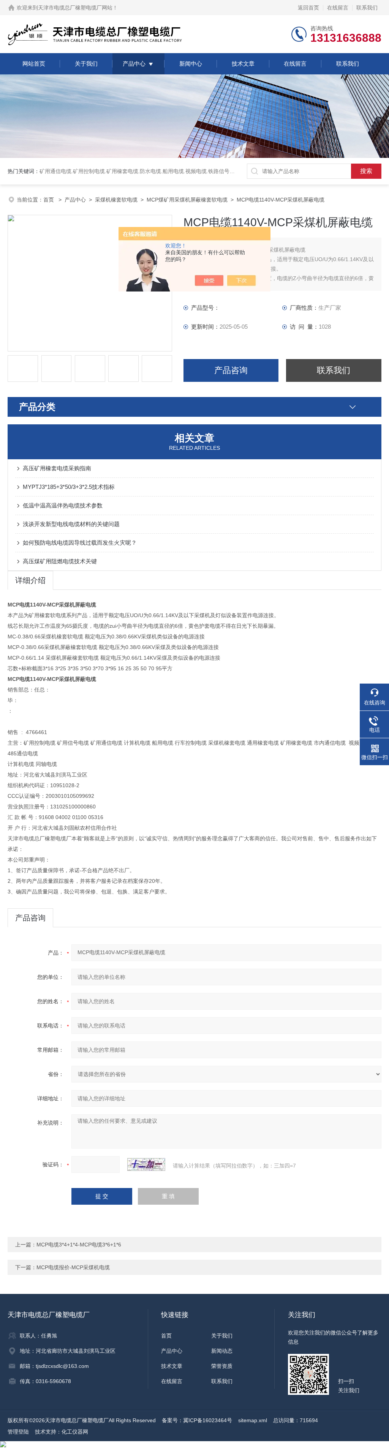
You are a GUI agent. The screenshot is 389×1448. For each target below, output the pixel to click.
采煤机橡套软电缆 (116, 200)
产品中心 (134, 63)
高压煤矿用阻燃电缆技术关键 (60, 561)
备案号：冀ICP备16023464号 (197, 1420)
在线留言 (337, 8)
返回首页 (308, 8)
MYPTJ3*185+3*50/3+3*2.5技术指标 (69, 487)
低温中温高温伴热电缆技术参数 (63, 505)
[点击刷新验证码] (146, 1164)
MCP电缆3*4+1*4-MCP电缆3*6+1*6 (78, 1245)
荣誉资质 (221, 1366)
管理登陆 (18, 1432)
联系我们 (367, 8)
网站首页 (33, 63)
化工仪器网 (75, 1432)
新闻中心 (190, 63)
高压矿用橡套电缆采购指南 (57, 468)
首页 (49, 200)
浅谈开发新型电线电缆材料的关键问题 (71, 524)
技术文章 (243, 63)
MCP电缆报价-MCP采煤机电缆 (73, 1267)
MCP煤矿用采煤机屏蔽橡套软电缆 (187, 200)
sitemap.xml (252, 1420)
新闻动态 (221, 1351)
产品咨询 (231, 370)
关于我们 (86, 63)
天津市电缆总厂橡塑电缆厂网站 (75, 8)
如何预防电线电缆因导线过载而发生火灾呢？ (80, 542)
